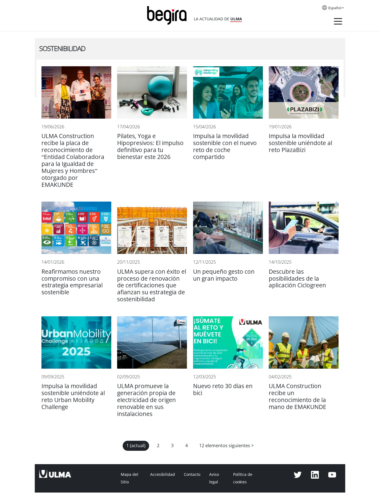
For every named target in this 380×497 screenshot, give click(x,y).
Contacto (192, 474)
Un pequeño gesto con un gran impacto (224, 275)
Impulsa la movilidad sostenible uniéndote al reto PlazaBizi (300, 143)
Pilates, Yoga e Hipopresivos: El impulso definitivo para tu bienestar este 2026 (150, 146)
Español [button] (334, 8)
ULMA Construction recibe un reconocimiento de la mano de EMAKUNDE (297, 396)
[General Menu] (338, 22)
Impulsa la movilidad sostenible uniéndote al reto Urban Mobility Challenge (73, 396)
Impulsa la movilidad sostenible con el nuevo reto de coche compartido (225, 146)
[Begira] (168, 15)
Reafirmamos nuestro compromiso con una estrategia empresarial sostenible (72, 282)
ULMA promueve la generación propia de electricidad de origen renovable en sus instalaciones (146, 400)
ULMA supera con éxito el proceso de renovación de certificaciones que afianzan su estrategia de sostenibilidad (151, 285)
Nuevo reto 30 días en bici (223, 389)
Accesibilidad (162, 474)
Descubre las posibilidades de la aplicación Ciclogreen (297, 278)
